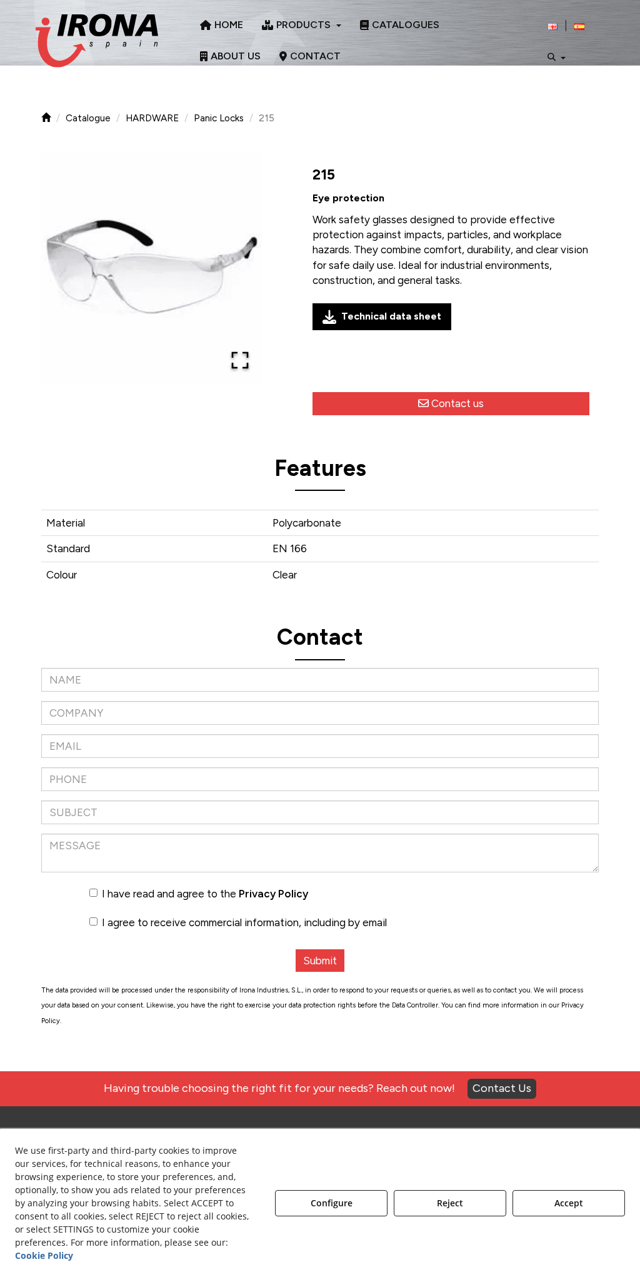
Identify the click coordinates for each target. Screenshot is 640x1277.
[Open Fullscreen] (240, 360)
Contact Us (501, 1088)
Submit (320, 960)
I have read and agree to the (205, 893)
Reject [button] (450, 1203)
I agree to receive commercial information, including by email (244, 922)
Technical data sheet (391, 316)
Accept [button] (568, 1203)
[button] (97, 40)
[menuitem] (221, 25)
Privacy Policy (273, 893)
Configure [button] (331, 1203)
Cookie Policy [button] (44, 1255)
